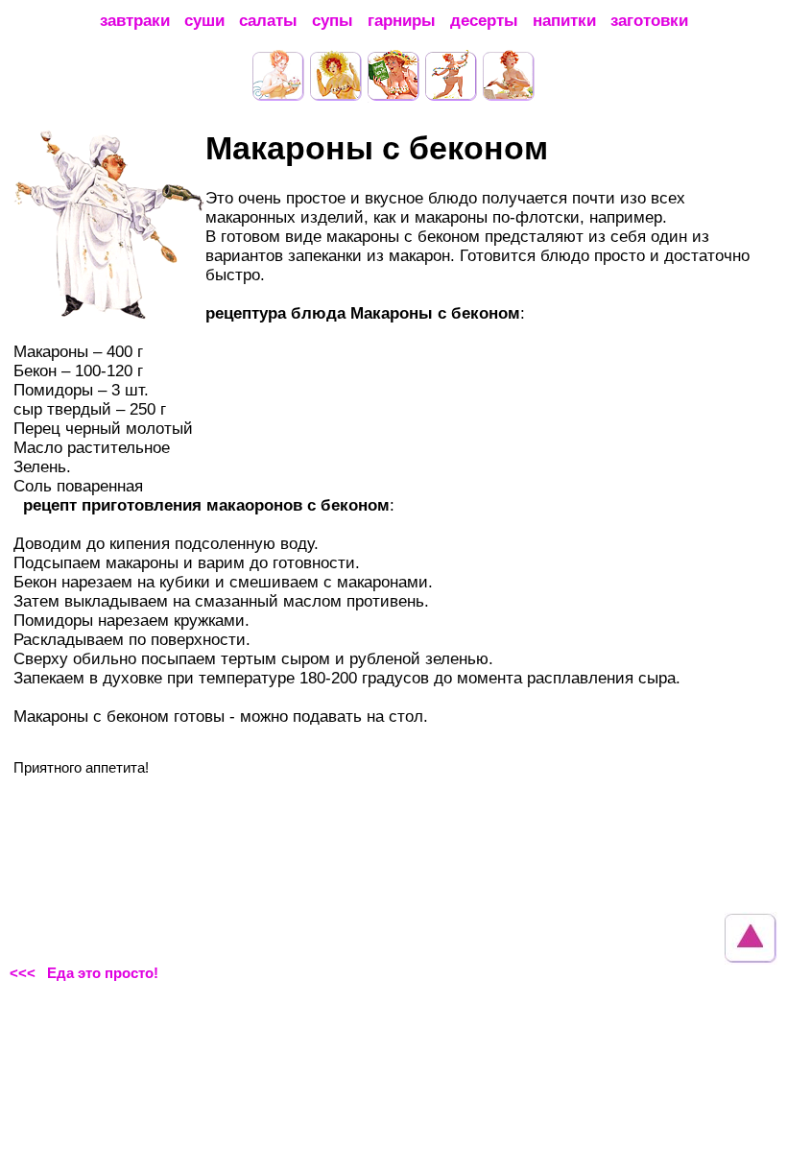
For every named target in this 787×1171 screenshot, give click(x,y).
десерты (484, 21)
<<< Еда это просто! (84, 973)
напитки (564, 21)
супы (332, 21)
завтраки (135, 21)
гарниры (402, 21)
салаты (268, 21)
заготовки (649, 21)
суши (204, 21)
